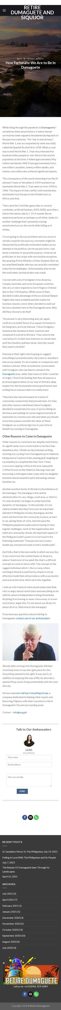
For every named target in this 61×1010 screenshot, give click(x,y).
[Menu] (4, 10)
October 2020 (10, 929)
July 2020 (7, 947)
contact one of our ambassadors (33, 618)
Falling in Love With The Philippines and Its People (29, 857)
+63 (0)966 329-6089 (36, 986)
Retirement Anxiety (34, 59)
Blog (20, 59)
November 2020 (11, 923)
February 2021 (10, 905)
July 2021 (7, 893)
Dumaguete (8, 373)
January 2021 (9, 911)
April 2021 (8, 899)
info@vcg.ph (20, 712)
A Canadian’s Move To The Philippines (22, 851)
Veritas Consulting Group (34, 692)
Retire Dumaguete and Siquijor (32, 12)
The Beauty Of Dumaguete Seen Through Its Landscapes (26, 869)
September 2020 (11, 935)
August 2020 (9, 941)
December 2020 (11, 917)
